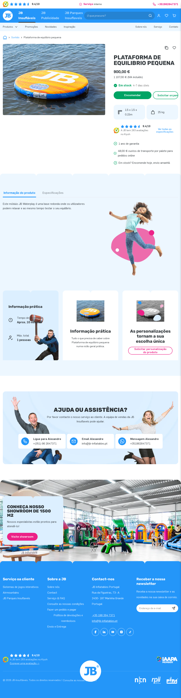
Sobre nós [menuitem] (141, 26)
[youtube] (112, 632)
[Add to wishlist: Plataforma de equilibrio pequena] (174, 48)
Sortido (15, 37)
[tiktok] (130, 632)
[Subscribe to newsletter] (173, 608)
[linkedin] (104, 632)
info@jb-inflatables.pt (105, 621)
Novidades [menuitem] (51, 26)
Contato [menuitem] (173, 26)
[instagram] (121, 632)
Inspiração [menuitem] (69, 26)
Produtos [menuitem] (8, 26)
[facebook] (95, 632)
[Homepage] (8, 16)
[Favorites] (166, 15)
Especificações (52, 193)
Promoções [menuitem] (31, 26)
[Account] (159, 15)
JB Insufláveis (27, 15)
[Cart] (174, 15)
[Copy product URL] (166, 48)
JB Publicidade (50, 15)
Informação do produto (19, 193)
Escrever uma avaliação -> (24, 663)
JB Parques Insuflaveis (74, 15)
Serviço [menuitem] (158, 26)
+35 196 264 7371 (103, 615)
